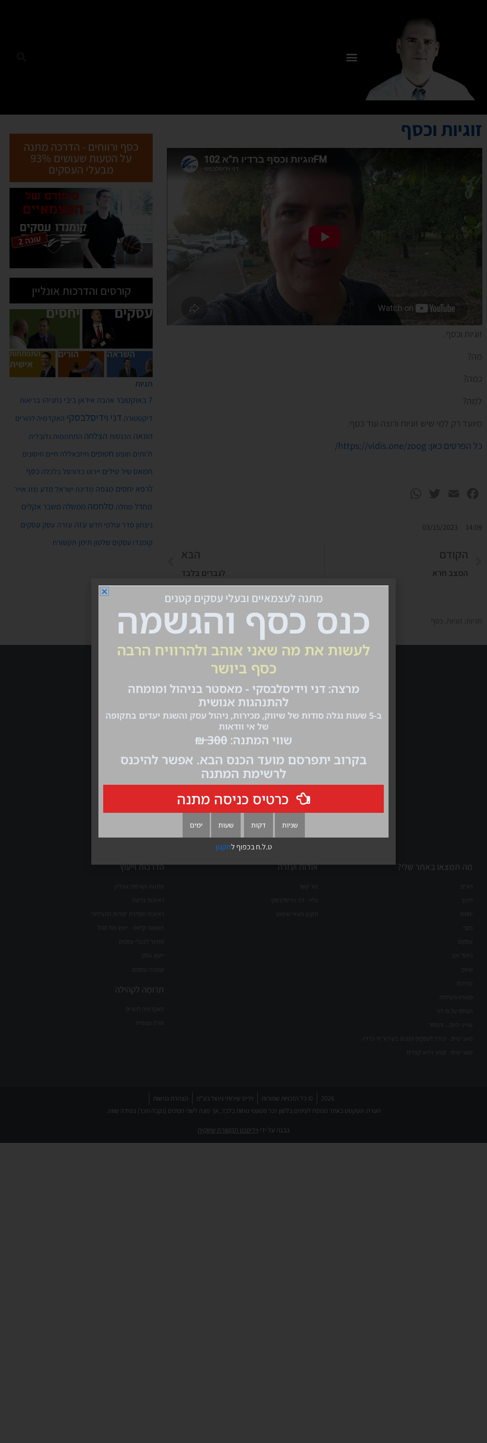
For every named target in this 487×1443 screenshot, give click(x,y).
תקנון (223, 847)
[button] (104, 591)
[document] (243, 721)
